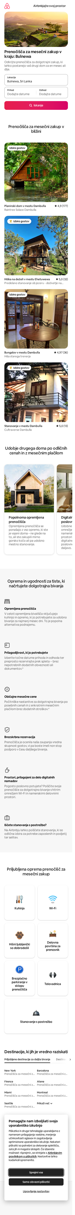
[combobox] (36, 81)
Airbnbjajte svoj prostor (49, 6)
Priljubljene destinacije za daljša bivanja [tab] (27, 1059)
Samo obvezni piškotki (36, 1182)
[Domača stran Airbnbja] (7, 6)
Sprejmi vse (36, 1172)
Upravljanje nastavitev (36, 1191)
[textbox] (20, 94)
